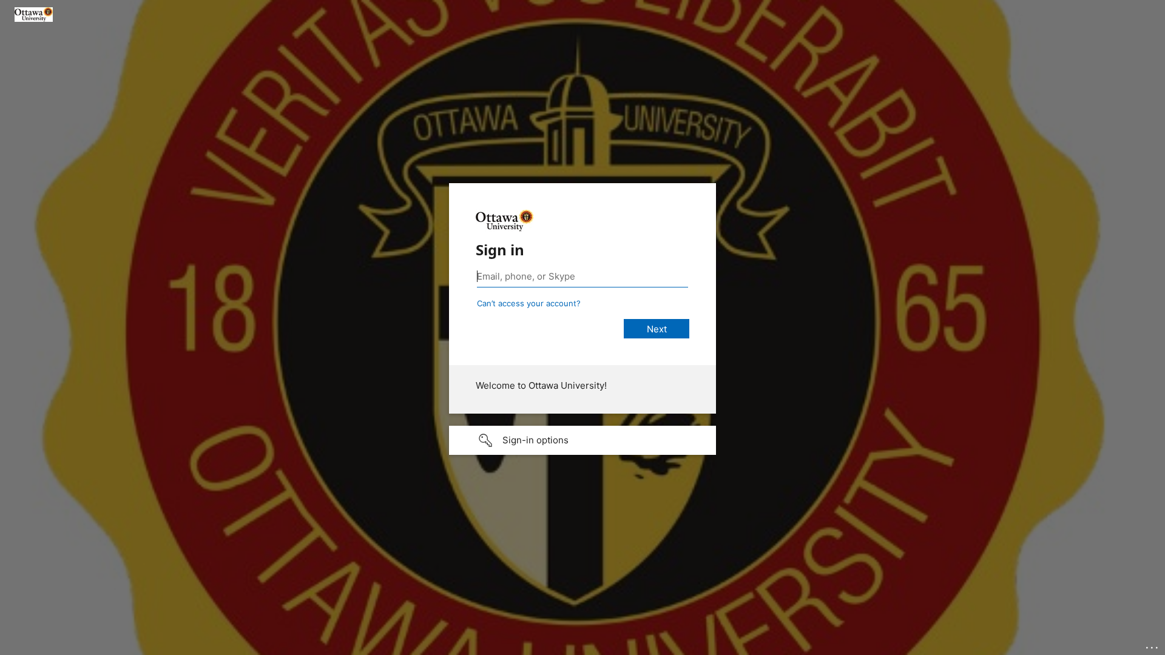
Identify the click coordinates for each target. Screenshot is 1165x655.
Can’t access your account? (529, 303)
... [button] (1153, 645)
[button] (582, 440)
